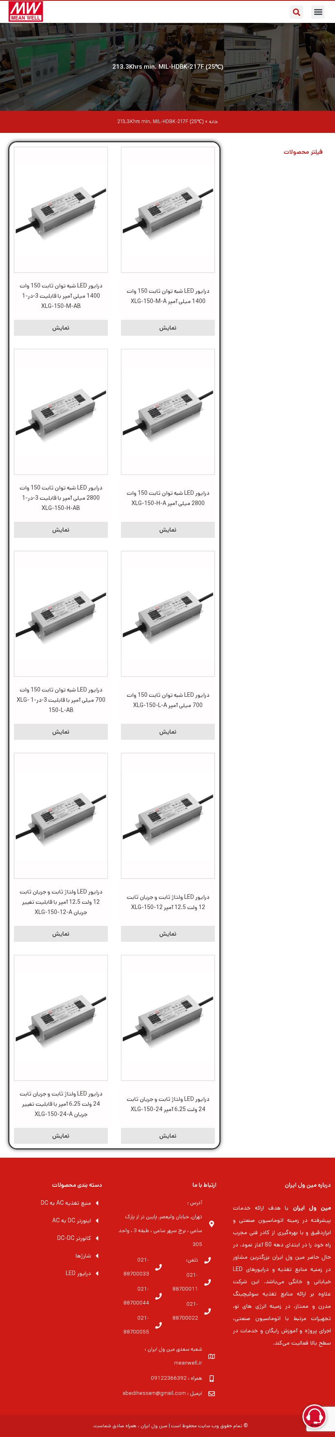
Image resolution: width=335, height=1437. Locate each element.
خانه (213, 121)
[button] (318, 12)
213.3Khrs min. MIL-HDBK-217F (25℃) (167, 67)
